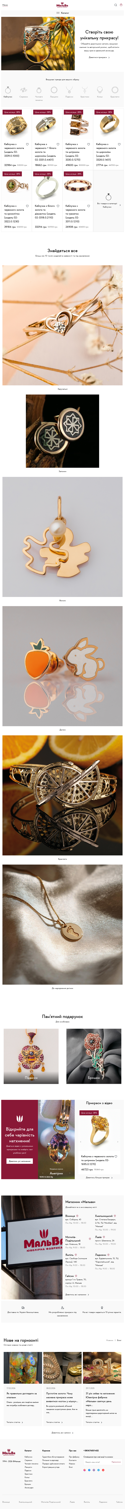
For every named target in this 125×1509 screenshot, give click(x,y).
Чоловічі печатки (31, 1464)
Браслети (28, 1481)
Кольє (27, 1477)
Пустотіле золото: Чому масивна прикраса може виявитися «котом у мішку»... (62, 1397)
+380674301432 (91, 1450)
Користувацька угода (50, 1467)
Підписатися (116, 1462)
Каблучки (28, 1457)
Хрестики (28, 1474)
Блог (119, 1340)
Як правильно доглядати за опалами (22, 1395)
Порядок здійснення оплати (53, 1464)
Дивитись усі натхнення (19, 1161)
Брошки (28, 1484)
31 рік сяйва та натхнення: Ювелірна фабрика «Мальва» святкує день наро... (100, 1399)
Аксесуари (29, 1487)
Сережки (28, 1460)
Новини (109, 1340)
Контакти (72, 1460)
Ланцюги (28, 1467)
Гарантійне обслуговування (53, 1457)
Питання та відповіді (50, 1460)
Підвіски (28, 1470)
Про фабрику (74, 1457)
